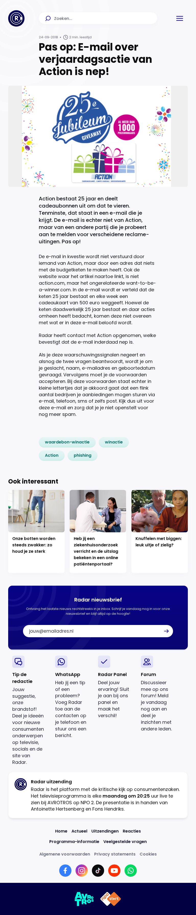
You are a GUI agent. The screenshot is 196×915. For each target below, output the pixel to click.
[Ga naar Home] (16, 18)
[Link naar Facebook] (65, 870)
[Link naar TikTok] (98, 870)
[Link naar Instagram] (82, 870)
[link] (67, 442)
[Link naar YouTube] (114, 870)
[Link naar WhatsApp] (131, 870)
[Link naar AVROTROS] (84, 899)
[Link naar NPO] (110, 899)
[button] (180, 18)
